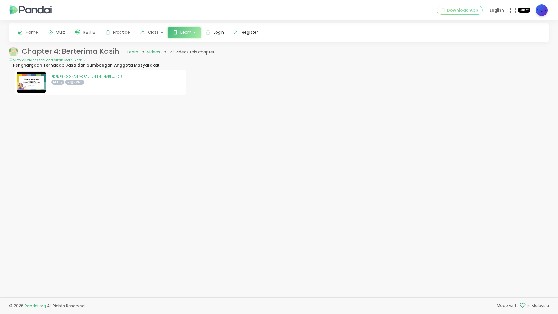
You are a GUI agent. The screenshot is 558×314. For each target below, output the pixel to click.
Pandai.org (35, 306)
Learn (132, 52)
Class (153, 32)
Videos (153, 52)
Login (219, 32)
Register (250, 32)
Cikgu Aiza (75, 82)
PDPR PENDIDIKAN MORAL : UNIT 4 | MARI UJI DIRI (87, 76)
